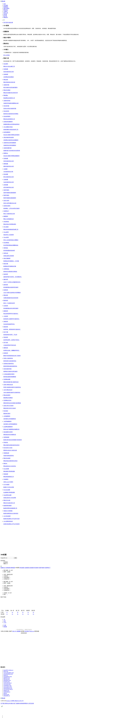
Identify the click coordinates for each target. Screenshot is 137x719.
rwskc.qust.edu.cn (7, 682)
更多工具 (5, 12)
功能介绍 (12, 703)
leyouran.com (6, 681)
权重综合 (3, 567)
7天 (4, 619)
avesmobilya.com (7, 685)
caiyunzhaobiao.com (8, 674)
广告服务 (17, 703)
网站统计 (5, 17)
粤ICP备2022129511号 (18, 700)
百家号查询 (42, 567)
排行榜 (5, 14)
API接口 (5, 11)
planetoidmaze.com (7, 688)
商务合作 (7, 703)
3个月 (4, 622)
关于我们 (3, 703)
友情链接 (22, 703)
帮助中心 (26, 703)
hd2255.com (6, 694)
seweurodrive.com (7, 676)
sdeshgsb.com (6, 677)
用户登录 (5, 22)
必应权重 (31, 567)
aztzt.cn (5, 693)
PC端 (4, 625)
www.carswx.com (7, 686)
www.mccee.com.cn (8, 689)
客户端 (5, 15)
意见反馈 (31, 703)
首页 (4, 3)
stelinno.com (6, 690)
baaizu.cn (5, 675)
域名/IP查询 (6, 8)
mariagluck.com (7, 680)
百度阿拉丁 (48, 567)
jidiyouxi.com (6, 679)
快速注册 (10, 22)
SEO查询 (5, 5)
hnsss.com (5, 671)
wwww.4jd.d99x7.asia (8, 672)
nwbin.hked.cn (6, 691)
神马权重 (21, 567)
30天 (4, 621)
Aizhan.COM (9, 700)
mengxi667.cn (6, 695)
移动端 (5, 626)
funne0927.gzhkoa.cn (8, 670)
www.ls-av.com (6, 684)
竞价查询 (36, 567)
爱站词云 (5, 9)
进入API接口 (6, 55)
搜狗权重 (12, 567)
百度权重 (7, 567)
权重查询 (5, 6)
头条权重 (26, 567)
